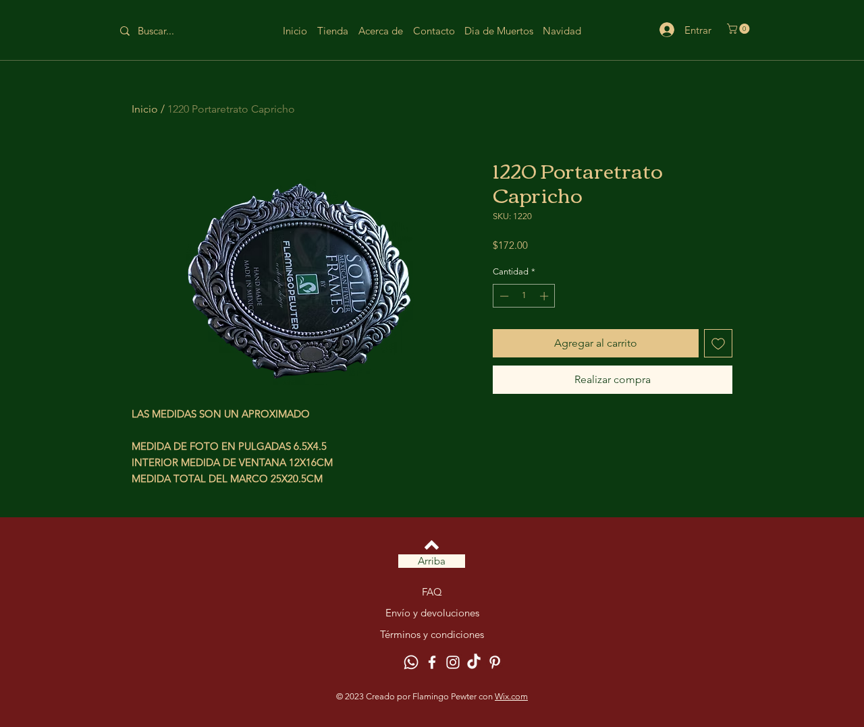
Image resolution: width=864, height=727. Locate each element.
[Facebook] (432, 662)
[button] (739, 29)
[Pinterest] (495, 662)
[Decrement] (503, 296)
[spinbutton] (524, 296)
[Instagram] (453, 662)
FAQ (432, 591)
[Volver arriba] (432, 545)
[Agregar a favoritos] (718, 343)
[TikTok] (474, 662)
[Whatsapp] (411, 662)
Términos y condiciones (432, 634)
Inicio (145, 109)
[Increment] (545, 296)
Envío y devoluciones (432, 612)
